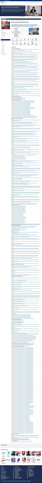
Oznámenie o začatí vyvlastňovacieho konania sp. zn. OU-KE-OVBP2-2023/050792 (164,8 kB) (23, 363)
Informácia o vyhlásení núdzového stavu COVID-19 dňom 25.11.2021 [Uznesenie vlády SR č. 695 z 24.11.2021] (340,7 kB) (26, 334)
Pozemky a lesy (17, 230)
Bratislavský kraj (3, 36)
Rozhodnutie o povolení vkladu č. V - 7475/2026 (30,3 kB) (19, 216)
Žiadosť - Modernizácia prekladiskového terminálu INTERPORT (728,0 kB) (21, 71)
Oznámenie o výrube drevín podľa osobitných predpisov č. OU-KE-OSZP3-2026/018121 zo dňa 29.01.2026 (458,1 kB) (26, 66)
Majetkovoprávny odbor (26, 25)
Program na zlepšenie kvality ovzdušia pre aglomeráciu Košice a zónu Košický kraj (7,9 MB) (23, 344)
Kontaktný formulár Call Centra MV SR (5, 477)
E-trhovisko (30, 476)
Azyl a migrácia (17, 472)
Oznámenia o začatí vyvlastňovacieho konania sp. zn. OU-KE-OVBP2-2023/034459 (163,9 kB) (23, 397)
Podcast (30, 468)
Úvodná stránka (2, 30)
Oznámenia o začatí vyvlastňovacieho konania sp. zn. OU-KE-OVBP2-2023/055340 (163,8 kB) (23, 348)
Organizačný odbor (14, 25)
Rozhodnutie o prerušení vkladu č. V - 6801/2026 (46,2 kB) (20, 212)
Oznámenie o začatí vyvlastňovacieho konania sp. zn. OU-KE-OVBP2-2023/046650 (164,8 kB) (23, 374)
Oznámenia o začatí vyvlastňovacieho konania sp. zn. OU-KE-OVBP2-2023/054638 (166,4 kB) (23, 350)
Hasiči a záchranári (17, 474)
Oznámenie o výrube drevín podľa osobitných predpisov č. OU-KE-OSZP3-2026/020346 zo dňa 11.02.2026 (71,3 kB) (25, 63)
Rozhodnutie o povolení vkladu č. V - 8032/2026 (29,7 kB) (19, 208)
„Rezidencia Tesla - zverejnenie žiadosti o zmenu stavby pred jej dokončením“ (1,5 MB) (23, 51)
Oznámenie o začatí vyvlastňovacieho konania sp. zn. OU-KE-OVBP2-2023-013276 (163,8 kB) (23, 412)
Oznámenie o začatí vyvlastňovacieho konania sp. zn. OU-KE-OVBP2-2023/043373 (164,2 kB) (23, 391)
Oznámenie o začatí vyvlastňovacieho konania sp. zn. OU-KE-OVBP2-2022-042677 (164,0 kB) (23, 429)
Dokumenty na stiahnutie (20, 24)
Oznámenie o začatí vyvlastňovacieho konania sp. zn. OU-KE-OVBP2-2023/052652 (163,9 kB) (23, 366)
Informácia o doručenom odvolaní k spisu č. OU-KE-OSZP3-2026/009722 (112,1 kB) (22, 314)
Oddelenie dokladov (18, 26)
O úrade (12, 24)
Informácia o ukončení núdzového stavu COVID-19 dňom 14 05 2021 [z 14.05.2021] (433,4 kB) (23, 335)
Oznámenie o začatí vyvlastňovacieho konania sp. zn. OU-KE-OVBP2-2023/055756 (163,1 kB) (23, 358)
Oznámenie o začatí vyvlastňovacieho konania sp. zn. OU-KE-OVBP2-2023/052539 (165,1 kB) (23, 357)
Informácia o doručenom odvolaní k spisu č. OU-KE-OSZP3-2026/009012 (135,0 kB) (22, 316)
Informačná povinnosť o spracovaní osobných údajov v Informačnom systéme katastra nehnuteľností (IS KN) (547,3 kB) (26, 223)
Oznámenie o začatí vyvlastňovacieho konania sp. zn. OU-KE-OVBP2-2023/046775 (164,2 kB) (23, 389)
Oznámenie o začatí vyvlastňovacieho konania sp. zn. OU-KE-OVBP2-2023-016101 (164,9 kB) (23, 411)
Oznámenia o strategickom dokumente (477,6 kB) (19, 87)
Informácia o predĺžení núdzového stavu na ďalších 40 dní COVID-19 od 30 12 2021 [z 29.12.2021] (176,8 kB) (25, 338)
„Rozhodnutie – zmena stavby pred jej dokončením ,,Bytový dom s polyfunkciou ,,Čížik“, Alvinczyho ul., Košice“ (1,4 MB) (26, 49)
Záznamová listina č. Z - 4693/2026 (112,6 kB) (18, 215)
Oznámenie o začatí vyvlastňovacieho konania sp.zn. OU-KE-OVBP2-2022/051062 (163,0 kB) (23, 425)
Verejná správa (17, 473)
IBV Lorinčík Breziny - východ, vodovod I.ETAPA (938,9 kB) (20, 60)
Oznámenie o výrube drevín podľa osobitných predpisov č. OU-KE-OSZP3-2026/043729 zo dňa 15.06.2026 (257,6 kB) (26, 57)
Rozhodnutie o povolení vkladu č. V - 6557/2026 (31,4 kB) (19, 211)
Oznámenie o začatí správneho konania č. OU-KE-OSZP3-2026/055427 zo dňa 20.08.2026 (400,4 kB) (24, 102)
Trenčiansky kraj (3, 50)
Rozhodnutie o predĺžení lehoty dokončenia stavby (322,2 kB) (20, 157)
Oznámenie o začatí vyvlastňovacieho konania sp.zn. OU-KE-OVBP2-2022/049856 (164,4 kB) (23, 426)
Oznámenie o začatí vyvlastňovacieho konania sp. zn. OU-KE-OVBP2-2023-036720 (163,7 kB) (23, 392)
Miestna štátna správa (31, 473)
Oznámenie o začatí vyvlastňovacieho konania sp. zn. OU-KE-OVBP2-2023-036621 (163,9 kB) (23, 393)
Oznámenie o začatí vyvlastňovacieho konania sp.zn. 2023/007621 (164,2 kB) (22, 420)
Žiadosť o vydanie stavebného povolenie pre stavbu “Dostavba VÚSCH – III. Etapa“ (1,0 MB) (23, 62)
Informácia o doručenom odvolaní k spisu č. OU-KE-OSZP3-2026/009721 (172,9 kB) (22, 315)
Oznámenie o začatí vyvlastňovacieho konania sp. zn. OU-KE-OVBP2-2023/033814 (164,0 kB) (23, 388)
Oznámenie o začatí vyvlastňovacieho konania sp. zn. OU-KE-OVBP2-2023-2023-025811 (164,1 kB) (24, 406)
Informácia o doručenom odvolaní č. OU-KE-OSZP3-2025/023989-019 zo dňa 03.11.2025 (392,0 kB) (24, 318)
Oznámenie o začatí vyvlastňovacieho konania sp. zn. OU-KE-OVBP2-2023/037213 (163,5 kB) (23, 378)
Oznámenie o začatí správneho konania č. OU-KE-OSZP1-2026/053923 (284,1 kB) (22, 105)
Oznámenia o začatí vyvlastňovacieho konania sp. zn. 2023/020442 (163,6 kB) (22, 408)
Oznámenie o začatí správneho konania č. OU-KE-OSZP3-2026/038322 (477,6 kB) (22, 113)
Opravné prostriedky (36, 25)
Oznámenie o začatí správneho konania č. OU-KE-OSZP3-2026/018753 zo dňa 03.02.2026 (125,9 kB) (24, 115)
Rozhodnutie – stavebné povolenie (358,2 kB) (18, 156)
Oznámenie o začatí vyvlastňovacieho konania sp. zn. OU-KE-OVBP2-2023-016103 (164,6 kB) (23, 409)
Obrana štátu (22, 25)
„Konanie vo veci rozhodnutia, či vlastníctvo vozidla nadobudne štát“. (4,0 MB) (22, 61)
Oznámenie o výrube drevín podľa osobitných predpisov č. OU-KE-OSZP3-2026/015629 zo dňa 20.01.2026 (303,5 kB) (26, 70)
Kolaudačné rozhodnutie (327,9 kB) (17, 126)
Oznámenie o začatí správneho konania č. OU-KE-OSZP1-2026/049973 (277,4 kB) (22, 106)
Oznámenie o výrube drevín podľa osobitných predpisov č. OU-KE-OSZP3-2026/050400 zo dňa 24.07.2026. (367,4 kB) (26, 54)
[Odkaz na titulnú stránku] (4, 2)
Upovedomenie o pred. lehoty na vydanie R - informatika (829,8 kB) (20, 267)
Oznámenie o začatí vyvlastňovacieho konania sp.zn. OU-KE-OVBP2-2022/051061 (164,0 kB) (23, 423)
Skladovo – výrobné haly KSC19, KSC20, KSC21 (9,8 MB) (19, 50)
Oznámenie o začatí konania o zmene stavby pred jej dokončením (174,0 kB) (22, 166)
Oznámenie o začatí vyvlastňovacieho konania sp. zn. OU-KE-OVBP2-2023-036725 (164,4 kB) (23, 396)
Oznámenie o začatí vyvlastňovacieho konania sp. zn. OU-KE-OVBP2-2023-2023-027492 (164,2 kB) (24, 405)
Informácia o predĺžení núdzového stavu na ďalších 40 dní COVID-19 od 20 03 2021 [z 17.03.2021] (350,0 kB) (25, 337)
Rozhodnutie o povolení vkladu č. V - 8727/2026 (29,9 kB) (19, 210)
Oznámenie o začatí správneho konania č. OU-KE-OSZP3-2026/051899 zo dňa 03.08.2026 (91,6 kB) (24, 101)
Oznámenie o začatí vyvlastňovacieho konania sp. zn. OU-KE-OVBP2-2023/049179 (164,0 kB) (23, 377)
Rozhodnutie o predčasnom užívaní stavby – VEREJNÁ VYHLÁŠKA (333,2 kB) (21, 184)
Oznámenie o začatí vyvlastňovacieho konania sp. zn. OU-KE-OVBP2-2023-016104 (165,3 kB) (23, 410)
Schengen (16, 476)
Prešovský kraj (3, 49)
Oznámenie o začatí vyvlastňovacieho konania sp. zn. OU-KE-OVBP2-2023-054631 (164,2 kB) (23, 361)
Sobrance (3, 44)
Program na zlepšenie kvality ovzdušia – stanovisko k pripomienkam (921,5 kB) (22, 345)
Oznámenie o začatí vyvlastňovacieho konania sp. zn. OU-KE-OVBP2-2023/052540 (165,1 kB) (23, 359)
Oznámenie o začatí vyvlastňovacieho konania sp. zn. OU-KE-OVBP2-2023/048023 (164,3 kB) (23, 379)
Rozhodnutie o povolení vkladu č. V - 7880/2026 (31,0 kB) (19, 209)
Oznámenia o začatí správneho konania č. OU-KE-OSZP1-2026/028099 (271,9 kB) (22, 114)
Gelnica (2, 38)
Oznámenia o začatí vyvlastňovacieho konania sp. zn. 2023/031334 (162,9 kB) (22, 404)
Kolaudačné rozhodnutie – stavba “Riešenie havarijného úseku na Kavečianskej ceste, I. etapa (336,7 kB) (24, 123)
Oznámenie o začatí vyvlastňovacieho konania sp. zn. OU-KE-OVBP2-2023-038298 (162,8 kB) (23, 395)
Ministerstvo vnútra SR (18, 468)
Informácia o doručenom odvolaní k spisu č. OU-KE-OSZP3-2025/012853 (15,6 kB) (22, 317)
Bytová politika (31, 25)
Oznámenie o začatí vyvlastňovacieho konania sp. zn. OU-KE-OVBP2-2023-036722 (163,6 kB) (23, 394)
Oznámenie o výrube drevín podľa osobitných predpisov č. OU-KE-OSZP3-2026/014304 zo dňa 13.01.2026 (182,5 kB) (26, 72)
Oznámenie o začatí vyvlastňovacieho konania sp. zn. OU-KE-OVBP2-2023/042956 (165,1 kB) (23, 365)
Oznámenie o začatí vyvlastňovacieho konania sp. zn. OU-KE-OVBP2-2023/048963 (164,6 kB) (23, 376)
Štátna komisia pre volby (18, 469)
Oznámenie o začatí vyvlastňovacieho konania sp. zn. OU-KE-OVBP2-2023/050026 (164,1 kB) (23, 380)
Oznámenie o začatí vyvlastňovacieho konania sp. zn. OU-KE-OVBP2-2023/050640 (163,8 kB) (23, 382)
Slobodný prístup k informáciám (24, 26)
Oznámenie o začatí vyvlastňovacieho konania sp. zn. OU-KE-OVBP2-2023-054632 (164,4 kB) (23, 360)
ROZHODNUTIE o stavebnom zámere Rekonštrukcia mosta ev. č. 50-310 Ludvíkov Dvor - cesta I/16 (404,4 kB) (25, 134)
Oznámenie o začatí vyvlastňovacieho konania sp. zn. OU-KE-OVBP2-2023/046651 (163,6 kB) (23, 390)
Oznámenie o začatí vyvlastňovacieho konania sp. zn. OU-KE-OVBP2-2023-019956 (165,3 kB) (23, 407)
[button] (3, 4)
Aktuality (2, 31)
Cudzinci (30, 472)
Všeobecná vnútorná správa (34, 24)
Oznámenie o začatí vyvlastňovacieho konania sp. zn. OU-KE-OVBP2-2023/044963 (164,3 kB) (23, 364)
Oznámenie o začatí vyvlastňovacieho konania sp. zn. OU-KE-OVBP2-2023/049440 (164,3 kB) (23, 373)
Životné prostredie (18, 48)
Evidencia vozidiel (13, 26)
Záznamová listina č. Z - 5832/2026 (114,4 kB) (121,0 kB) (19, 207)
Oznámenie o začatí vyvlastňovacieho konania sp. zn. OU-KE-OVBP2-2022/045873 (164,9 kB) (23, 428)
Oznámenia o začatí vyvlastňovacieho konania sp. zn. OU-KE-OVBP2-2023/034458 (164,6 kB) (23, 398)
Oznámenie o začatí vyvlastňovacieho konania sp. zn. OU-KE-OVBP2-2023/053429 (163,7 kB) (23, 347)
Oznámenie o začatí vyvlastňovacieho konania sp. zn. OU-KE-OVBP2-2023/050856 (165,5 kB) (23, 372)
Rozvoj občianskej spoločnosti (18, 477)
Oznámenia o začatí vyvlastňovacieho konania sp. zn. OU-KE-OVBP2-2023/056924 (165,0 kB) (23, 349)
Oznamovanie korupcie (31, 26)
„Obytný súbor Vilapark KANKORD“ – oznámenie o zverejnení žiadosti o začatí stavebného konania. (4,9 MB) (25, 117)
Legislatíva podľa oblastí (3, 32)
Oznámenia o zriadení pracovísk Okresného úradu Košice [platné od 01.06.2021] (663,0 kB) (23, 441)
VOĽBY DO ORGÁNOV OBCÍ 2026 (27, 24)
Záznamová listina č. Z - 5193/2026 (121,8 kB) (18, 214)
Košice (2, 39)
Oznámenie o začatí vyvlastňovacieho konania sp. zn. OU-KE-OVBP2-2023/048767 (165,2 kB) (23, 381)
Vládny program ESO (31, 474)
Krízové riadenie (18, 25)
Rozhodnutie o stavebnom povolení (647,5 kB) (18, 188)
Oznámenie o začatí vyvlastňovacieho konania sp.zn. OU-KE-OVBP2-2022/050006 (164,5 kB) (23, 422)
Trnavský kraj (3, 51)
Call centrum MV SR (31, 475)
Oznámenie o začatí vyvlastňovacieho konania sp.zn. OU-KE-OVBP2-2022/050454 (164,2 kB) (23, 424)
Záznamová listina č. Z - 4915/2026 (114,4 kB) (18, 213)
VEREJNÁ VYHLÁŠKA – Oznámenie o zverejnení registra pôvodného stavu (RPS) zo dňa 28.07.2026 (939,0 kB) (25, 234)
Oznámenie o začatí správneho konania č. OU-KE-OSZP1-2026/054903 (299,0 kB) (22, 104)
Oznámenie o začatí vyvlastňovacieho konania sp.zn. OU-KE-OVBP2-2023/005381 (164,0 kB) (23, 421)
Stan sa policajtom (31, 469)
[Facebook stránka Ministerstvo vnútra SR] (32, 2)
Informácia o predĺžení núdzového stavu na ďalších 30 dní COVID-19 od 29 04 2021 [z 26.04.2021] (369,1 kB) (25, 336)
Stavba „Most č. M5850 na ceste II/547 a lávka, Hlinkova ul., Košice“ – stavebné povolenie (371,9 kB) (24, 155)
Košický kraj (3, 37)
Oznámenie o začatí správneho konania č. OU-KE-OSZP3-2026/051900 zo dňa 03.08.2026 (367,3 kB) (24, 100)
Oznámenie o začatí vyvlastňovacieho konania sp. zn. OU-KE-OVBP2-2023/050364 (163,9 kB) (23, 375)
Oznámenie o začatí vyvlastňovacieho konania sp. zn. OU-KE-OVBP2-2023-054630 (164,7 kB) (23, 362)
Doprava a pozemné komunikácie (19, 118)
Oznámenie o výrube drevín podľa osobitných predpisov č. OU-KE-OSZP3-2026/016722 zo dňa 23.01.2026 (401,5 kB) (26, 67)
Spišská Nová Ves (3, 45)
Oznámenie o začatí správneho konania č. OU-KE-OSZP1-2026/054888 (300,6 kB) (22, 103)
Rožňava (2, 43)
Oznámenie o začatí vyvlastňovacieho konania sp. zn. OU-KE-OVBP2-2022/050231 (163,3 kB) (23, 427)
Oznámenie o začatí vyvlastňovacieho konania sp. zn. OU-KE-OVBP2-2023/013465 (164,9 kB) (23, 413)
